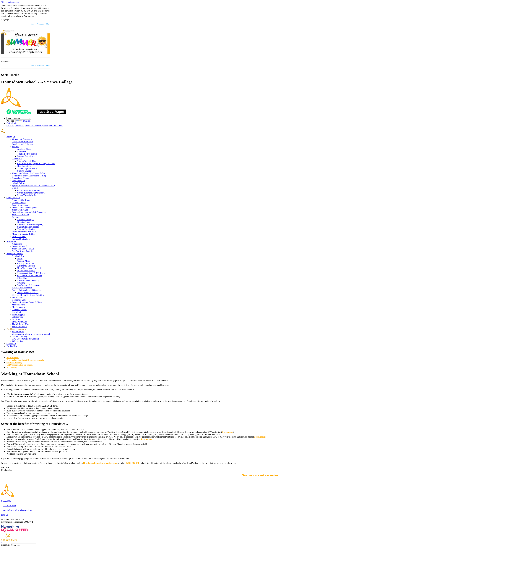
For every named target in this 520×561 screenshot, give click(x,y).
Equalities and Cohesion (22, 144)
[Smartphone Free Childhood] (21, 113)
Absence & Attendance (22, 288)
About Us (10, 137)
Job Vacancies (18, 331)
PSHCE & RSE (19, 236)
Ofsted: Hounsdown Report (29, 190)
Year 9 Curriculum (20, 210)
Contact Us (19, 126)
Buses (19, 258)
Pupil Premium (18, 180)
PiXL (51, 126)
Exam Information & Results (24, 232)
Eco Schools (17, 297)
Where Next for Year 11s (27, 292)
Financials (21, 151)
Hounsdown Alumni (20, 178)
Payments (44, 126)
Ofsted (15, 188)
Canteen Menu (23, 261)
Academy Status (24, 149)
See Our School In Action (23, 251)
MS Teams (35, 126)
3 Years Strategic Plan (26, 161)
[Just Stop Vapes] (51, 113)
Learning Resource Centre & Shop (27, 302)
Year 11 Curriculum (20, 215)
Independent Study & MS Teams (31, 273)
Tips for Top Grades (26, 229)
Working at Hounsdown (16, 329)
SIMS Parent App (19, 322)
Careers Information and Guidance (26, 290)
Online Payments (19, 309)
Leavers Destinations (21, 239)
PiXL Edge (22, 278)
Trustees (15, 146)
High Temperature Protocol (29, 268)
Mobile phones (18, 307)
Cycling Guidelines (25, 263)
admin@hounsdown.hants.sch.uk (17, 510)
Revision (16, 217)
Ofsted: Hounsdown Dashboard (31, 193)
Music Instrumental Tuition (23, 234)
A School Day (18, 256)
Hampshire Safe (19, 300)
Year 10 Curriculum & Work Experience (29, 212)
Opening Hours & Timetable (29, 275)
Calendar (10, 126)
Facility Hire (11, 346)
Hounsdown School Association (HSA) (29, 176)
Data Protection (24, 166)
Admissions (11, 241)
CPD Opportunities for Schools (25, 339)
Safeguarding (17, 317)
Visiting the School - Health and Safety (28, 173)
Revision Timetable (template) (30, 224)
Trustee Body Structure (27, 154)
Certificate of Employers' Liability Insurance (36, 163)
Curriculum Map (19, 202)
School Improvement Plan (28, 168)
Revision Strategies (25, 219)
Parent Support (18, 314)
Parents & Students (14, 253)
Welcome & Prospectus (22, 139)
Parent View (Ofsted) (26, 195)
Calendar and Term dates (22, 141)
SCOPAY (58, 126)
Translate (26, 121)
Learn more (259, 437)
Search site (5, 545)
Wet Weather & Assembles (28, 285)
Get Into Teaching (19, 336)
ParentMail (16, 312)
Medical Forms (18, 305)
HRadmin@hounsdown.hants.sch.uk (100, 463)
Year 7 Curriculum (20, 205)
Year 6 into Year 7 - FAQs (23, 249)
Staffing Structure (24, 171)
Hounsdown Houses (26, 270)
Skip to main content (10, 2)
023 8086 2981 (9, 505)
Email (27, 126)
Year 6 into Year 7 (19, 246)
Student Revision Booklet (28, 227)
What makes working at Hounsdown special (31, 334)
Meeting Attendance (26, 156)
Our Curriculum (13, 197)
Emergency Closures (26, 266)
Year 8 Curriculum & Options (24, 207)
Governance (17, 159)
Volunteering (17, 341)
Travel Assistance (19, 326)
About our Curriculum (21, 200)
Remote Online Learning (28, 280)
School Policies (18, 183)
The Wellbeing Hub (20, 324)
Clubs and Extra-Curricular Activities (28, 295)
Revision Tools (23, 222)
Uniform (21, 283)
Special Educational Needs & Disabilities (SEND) (33, 185)
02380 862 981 (132, 463)
